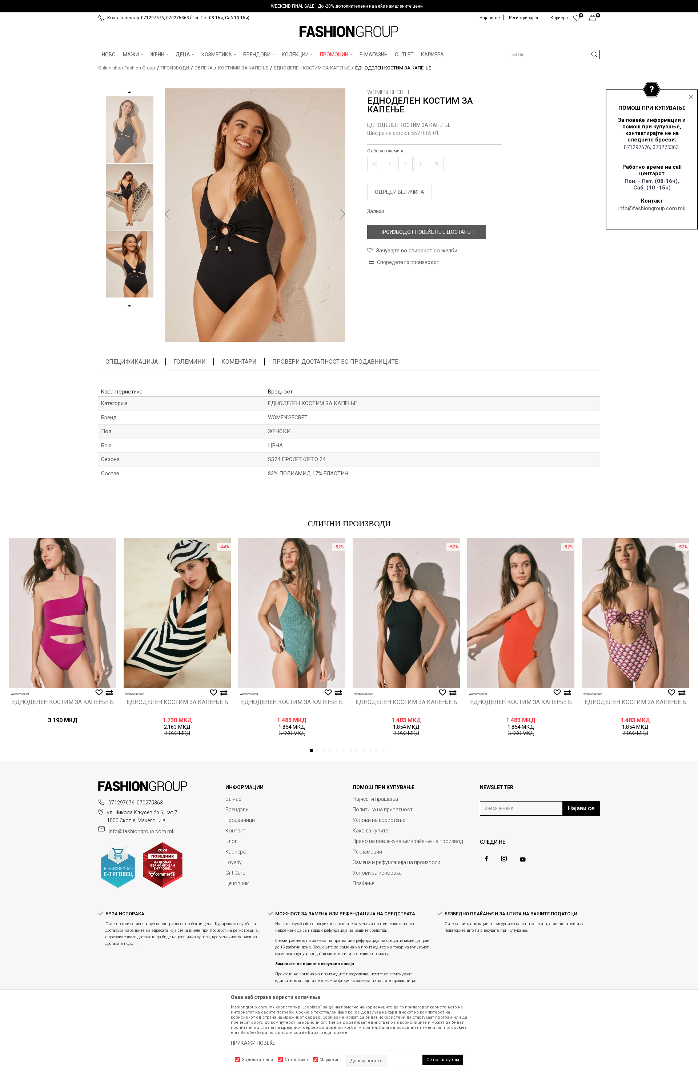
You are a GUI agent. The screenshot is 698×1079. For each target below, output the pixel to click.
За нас (233, 799)
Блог (231, 841)
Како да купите (370, 831)
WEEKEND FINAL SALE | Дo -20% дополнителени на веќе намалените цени (347, 6)
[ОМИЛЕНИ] (576, 19)
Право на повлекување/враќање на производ (408, 841)
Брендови (237, 809)
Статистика (296, 1059)
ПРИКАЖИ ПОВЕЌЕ (253, 1043)
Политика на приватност (383, 809)
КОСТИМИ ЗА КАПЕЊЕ (243, 68)
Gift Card (235, 873)
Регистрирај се (524, 17)
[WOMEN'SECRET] (20, 694)
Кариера (235, 852)
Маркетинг (330, 1059)
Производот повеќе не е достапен (427, 232)
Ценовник (237, 883)
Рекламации (367, 852)
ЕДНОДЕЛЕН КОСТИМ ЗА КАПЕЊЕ (312, 68)
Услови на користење (379, 820)
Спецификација (131, 361)
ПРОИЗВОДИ (175, 68)
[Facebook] (486, 859)
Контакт (235, 831)
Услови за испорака (377, 873)
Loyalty (233, 862)
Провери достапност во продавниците (335, 361)
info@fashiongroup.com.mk (651, 208)
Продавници (240, 820)
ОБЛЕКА (203, 68)
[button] (554, 54)
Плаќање (363, 883)
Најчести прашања (375, 799)
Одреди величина (399, 192)
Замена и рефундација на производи (396, 862)
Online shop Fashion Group (126, 68)
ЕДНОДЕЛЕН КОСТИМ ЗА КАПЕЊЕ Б (63, 702)
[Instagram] (504, 859)
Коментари (239, 361)
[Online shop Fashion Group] (349, 31)
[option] (349, 6)
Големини (189, 361)
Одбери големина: (386, 150)
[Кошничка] (594, 19)
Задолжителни (257, 1059)
